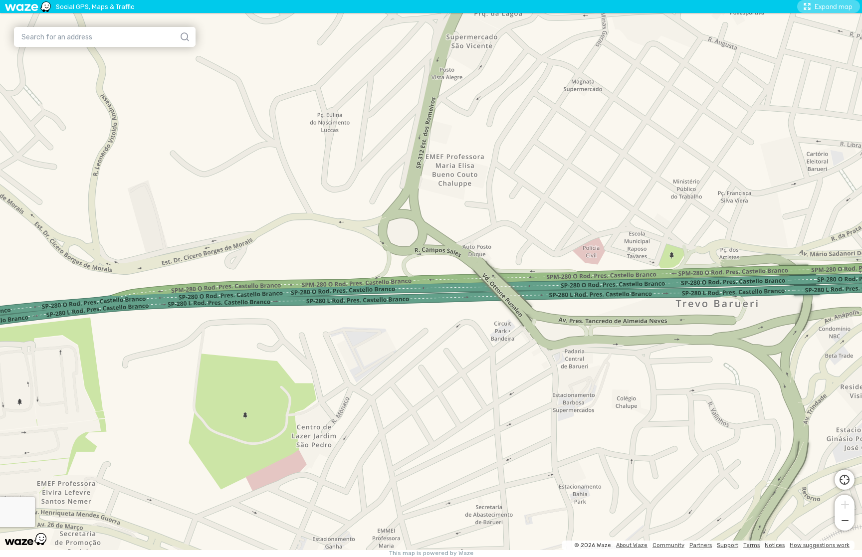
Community (668, 545)
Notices (775, 545)
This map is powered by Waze (431, 553)
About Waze (631, 545)
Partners (700, 545)
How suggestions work (820, 545)
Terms (751, 545)
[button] (845, 504)
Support (727, 545)
